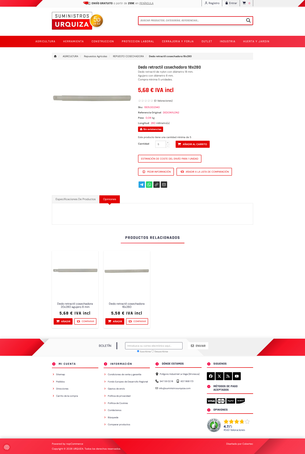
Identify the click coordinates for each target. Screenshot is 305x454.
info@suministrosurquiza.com (175, 388)
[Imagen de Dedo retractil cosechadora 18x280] (92, 105)
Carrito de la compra (67, 395)
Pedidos (60, 381)
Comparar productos (119, 424)
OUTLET (207, 41)
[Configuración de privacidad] (7, 447)
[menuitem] (45, 41)
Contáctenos (114, 410)
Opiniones (109, 199)
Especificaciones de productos (76, 199)
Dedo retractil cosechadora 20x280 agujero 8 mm (75, 305)
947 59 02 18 (166, 381)
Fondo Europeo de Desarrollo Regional (128, 381)
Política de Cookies (118, 403)
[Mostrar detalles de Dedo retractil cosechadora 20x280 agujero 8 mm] (75, 274)
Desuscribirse (161, 351)
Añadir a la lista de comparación (207, 171)
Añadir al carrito (195, 144)
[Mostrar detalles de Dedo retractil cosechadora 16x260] (127, 274)
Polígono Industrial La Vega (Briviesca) (180, 374)
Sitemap (60, 374)
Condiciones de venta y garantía (124, 374)
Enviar (201, 346)
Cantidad (143, 143)
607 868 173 (187, 381)
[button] (45, 41)
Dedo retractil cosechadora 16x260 (127, 305)
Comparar (88, 321)
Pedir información (159, 171)
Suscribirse (145, 351)
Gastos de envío (116, 388)
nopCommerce (74, 443)
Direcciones (62, 388)
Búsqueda (113, 417)
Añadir (65, 321)
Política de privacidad (119, 395)
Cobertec (247, 443)
